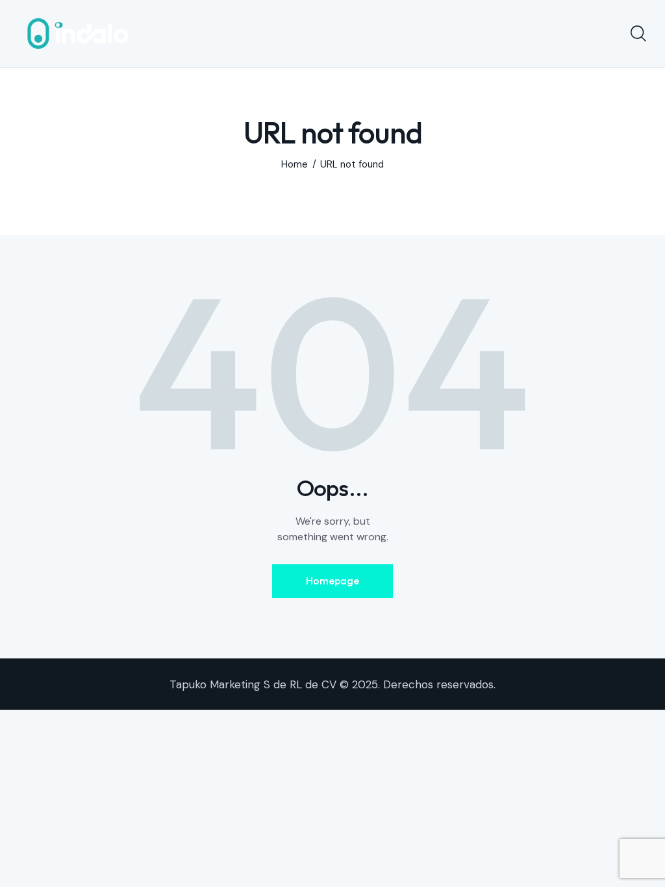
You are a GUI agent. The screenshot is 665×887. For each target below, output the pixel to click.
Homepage (332, 580)
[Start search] (637, 33)
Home (294, 164)
